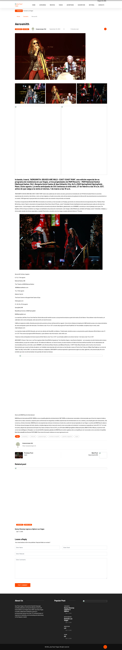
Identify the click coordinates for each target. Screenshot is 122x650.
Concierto (25, 16)
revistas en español (54, 436)
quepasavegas (42, 436)
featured (33, 436)
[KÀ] (58, 636)
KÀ (65, 636)
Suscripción (81, 5)
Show (65, 634)
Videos (61, 5)
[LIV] (58, 628)
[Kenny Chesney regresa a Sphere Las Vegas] (58, 608)
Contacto (101, 5)
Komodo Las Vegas (68, 619)
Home (33, 5)
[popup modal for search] (106, 5)
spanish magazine (67, 436)
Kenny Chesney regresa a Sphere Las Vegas (29, 529)
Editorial (91, 5)
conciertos (25, 436)
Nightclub (67, 626)
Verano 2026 (28, 524)
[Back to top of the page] (105, 647)
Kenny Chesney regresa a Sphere (69, 609)
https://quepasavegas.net (29, 446)
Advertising (70, 5)
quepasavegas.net (41, 29)
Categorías (42, 5)
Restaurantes (68, 617)
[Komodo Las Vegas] (58, 619)
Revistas (52, 5)
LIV (24, 10)
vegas (76, 436)
